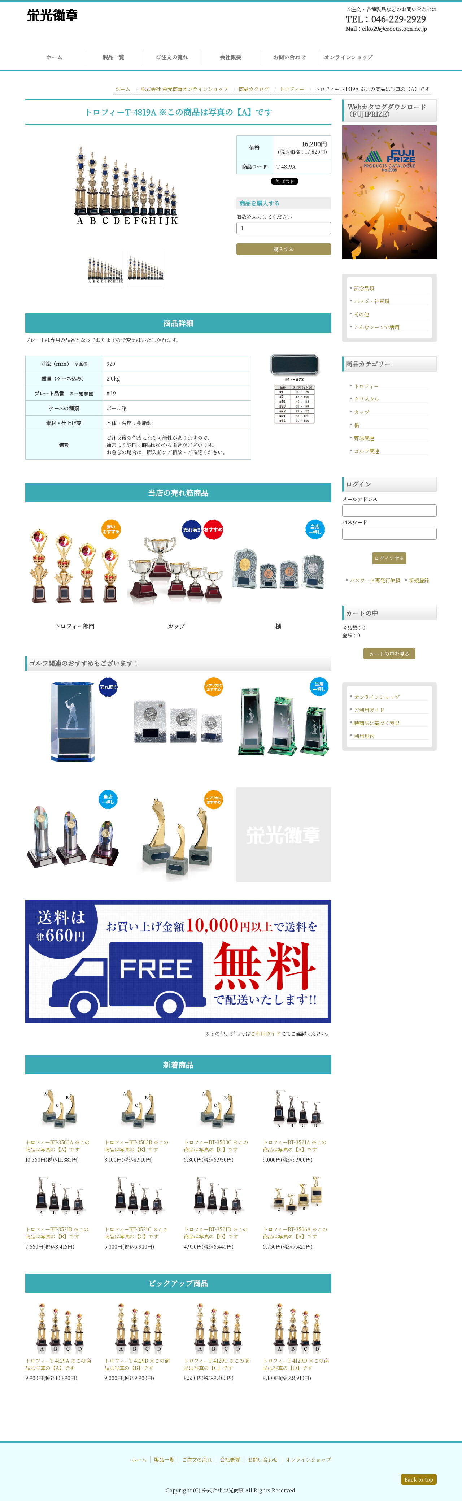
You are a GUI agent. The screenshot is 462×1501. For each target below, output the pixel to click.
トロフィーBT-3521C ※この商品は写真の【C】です (136, 1232)
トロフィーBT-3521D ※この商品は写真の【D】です (216, 1232)
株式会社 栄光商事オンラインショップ (184, 88)
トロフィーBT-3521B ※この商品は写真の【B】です (57, 1232)
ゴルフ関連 (366, 451)
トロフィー (291, 88)
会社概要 (230, 57)
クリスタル (366, 399)
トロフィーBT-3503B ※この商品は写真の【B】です (136, 1145)
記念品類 (364, 288)
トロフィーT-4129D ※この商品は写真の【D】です (296, 1364)
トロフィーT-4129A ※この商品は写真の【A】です (58, 1364)
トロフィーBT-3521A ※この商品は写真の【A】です (295, 1145)
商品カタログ (254, 88)
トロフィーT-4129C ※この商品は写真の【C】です (216, 1364)
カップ (361, 412)
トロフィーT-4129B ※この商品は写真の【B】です (137, 1364)
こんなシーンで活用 (377, 327)
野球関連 (364, 438)
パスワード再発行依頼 (375, 580)
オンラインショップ (348, 57)
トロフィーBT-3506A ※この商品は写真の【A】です (295, 1232)
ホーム (54, 57)
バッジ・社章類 (371, 301)
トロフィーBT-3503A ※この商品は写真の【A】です (57, 1145)
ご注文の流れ (172, 57)
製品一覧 (113, 57)
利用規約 (364, 735)
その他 (361, 314)
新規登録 (419, 580)
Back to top (419, 1479)
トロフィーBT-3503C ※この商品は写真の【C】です (216, 1145)
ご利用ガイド (265, 1033)
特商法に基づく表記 (377, 722)
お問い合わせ (289, 57)
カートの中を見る (389, 653)
